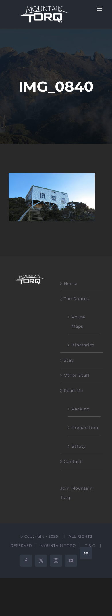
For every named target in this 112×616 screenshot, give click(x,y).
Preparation (85, 427)
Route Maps (78, 321)
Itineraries (83, 344)
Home (70, 283)
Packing (81, 409)
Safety (79, 446)
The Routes (76, 298)
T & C (90, 545)
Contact (73, 461)
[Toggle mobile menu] (100, 9)
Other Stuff (77, 375)
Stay (69, 360)
